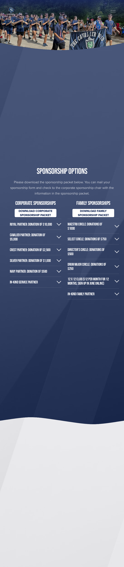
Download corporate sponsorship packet (35, 213)
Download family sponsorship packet (93, 213)
